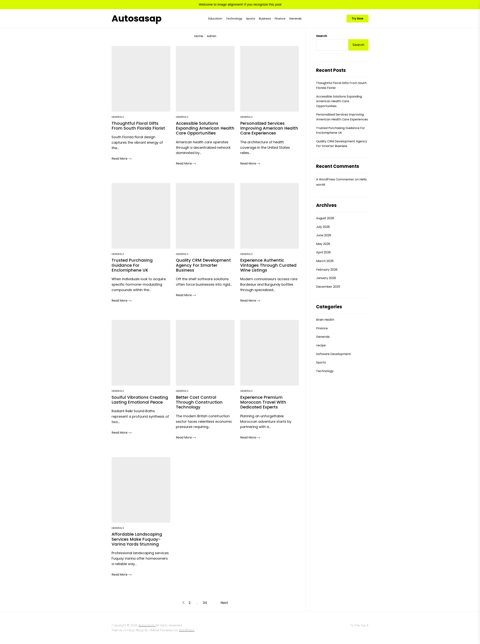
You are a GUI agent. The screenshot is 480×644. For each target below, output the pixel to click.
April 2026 (323, 252)
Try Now (357, 18)
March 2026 (325, 261)
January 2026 (326, 278)
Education (215, 18)
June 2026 (323, 235)
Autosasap (137, 18)
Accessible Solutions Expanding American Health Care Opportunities (339, 101)
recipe (321, 345)
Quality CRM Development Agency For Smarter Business (341, 143)
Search (321, 36)
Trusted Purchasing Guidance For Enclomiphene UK (340, 130)
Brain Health (325, 319)
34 (205, 602)
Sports (250, 18)
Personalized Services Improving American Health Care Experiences (342, 117)
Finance (280, 18)
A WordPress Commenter (335, 179)
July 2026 (323, 227)
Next (224, 602)
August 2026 (325, 218)
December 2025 (328, 286)
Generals (295, 18)
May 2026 (323, 244)
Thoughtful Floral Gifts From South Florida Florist (341, 85)
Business (265, 18)
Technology (234, 18)
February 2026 (327, 269)
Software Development (333, 354)
